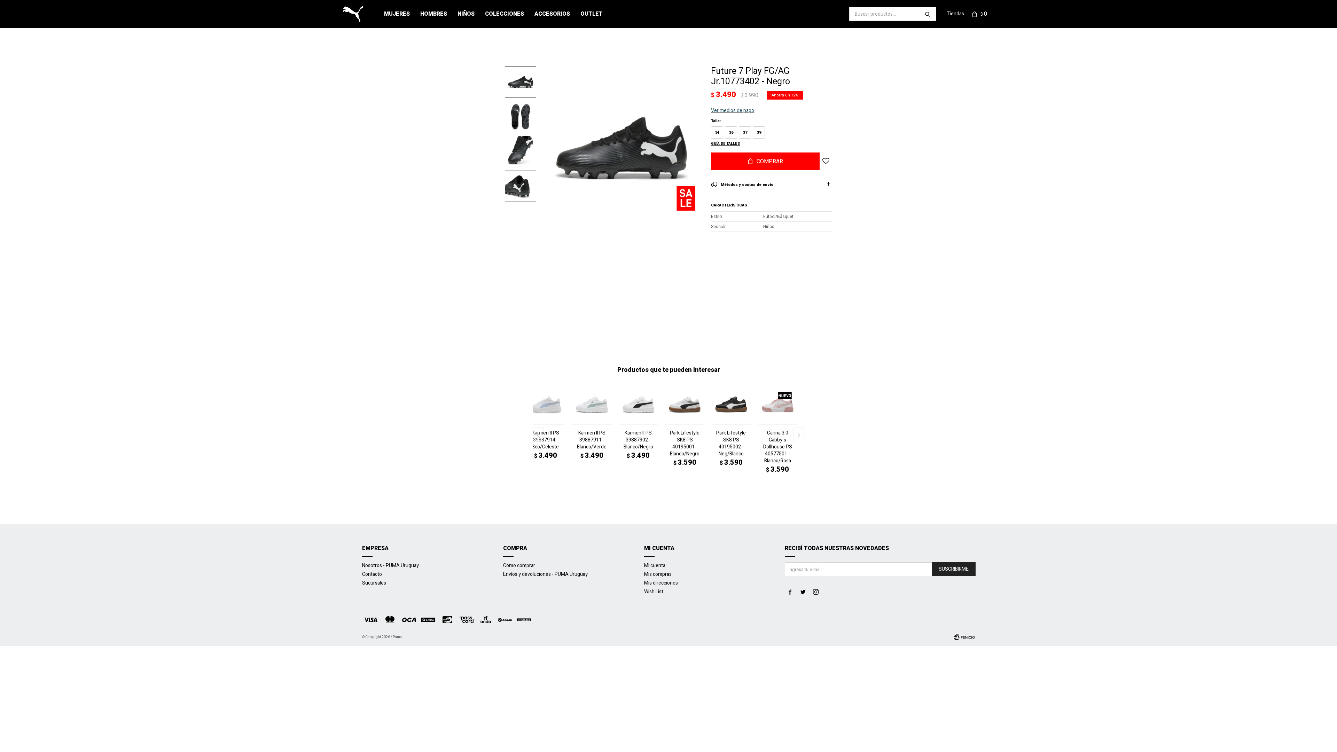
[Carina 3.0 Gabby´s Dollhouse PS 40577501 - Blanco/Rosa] (777, 404)
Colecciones (504, 14)
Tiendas (955, 13)
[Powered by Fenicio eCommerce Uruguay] (964, 637)
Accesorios (552, 14)
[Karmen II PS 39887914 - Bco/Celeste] (545, 404)
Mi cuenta (654, 565)
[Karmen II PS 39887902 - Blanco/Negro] (638, 404)
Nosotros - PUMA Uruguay (390, 565)
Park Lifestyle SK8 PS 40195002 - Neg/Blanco (731, 443)
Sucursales (374, 583)
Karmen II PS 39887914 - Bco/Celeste (545, 440)
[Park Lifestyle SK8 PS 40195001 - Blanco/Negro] (684, 404)
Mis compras (658, 574)
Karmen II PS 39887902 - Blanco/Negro (638, 440)
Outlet (591, 14)
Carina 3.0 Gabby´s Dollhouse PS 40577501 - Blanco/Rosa (777, 447)
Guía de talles (725, 143)
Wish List (653, 591)
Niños (466, 14)
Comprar (770, 161)
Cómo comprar (519, 565)
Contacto (372, 574)
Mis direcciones (661, 583)
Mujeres (397, 14)
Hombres (433, 14)
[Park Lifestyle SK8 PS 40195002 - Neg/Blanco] (731, 404)
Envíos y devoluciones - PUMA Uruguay (545, 574)
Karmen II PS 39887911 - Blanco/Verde (592, 440)
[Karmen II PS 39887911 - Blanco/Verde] (591, 404)
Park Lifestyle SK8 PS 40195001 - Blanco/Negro (684, 443)
